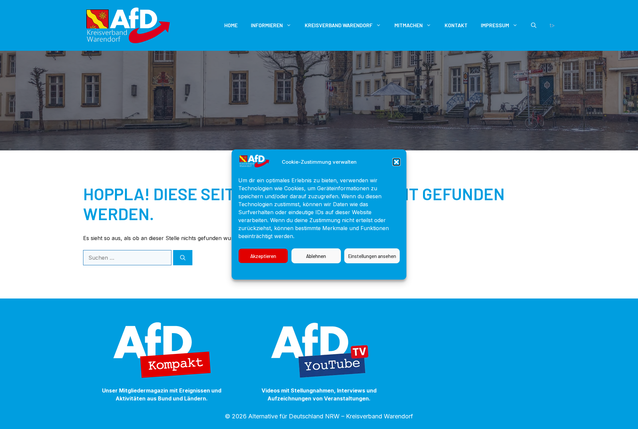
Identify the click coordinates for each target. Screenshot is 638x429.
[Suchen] (182, 257)
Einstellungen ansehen (372, 256)
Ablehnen (316, 256)
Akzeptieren (263, 256)
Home (231, 25)
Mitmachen (408, 25)
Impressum (372, 270)
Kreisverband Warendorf (338, 25)
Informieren (267, 25)
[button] (396, 162)
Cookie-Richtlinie (273, 270)
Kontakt (456, 25)
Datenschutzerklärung (326, 270)
